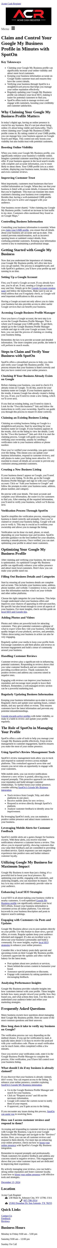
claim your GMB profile (17, 230)
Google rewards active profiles (16, 716)
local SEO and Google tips (14, 612)
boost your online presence (27, 1174)
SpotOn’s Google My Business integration (21, 1085)
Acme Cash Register (11, 3)
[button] (28, 28)
